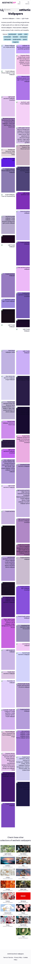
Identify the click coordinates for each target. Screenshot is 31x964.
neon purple (23, 37)
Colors (18, 18)
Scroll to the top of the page (26, 960)
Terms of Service (8, 957)
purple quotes (17, 39)
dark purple (7, 39)
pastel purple (12, 34)
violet (25, 34)
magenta (15, 42)
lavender (15, 37)
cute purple (7, 37)
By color (19, 3)
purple (20, 34)
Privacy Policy (18, 957)
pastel (25, 39)
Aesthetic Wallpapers (8, 18)
